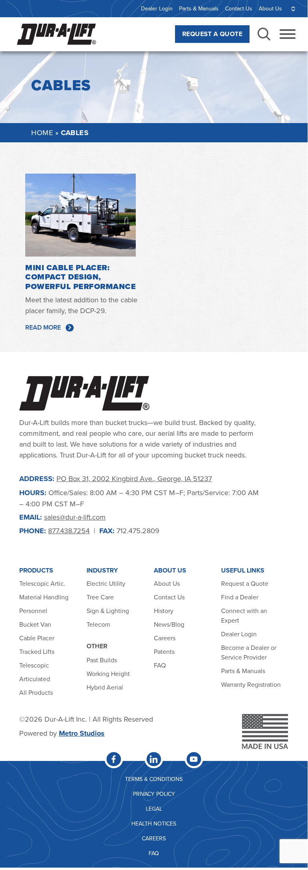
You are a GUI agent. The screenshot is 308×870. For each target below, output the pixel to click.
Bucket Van (35, 624)
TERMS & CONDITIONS (154, 779)
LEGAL (154, 809)
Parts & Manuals (199, 8)
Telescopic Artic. (42, 583)
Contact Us (238, 8)
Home (42, 132)
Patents (164, 651)
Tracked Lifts (36, 651)
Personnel (33, 610)
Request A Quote (212, 33)
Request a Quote (244, 583)
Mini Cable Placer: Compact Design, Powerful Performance (80, 277)
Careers (164, 637)
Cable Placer (36, 637)
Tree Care (100, 597)
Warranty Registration (251, 684)
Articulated (34, 678)
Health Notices (153, 823)
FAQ (160, 665)
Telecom (98, 624)
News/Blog (169, 624)
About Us (270, 8)
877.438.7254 (69, 531)
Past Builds (102, 660)
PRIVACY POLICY (154, 794)
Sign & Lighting (108, 610)
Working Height (108, 673)
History (163, 610)
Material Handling (43, 597)
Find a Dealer (239, 597)
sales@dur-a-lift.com (75, 517)
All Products (36, 692)
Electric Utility (106, 583)
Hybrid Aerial (105, 687)
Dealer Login (157, 8)
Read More (43, 327)
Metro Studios (82, 733)
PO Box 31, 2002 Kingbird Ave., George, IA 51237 (134, 478)
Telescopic (34, 665)
